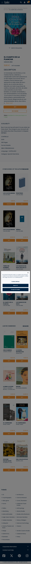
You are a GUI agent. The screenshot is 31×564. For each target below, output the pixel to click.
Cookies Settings (15, 281)
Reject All (15, 285)
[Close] (28, 272)
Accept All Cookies (15, 289)
